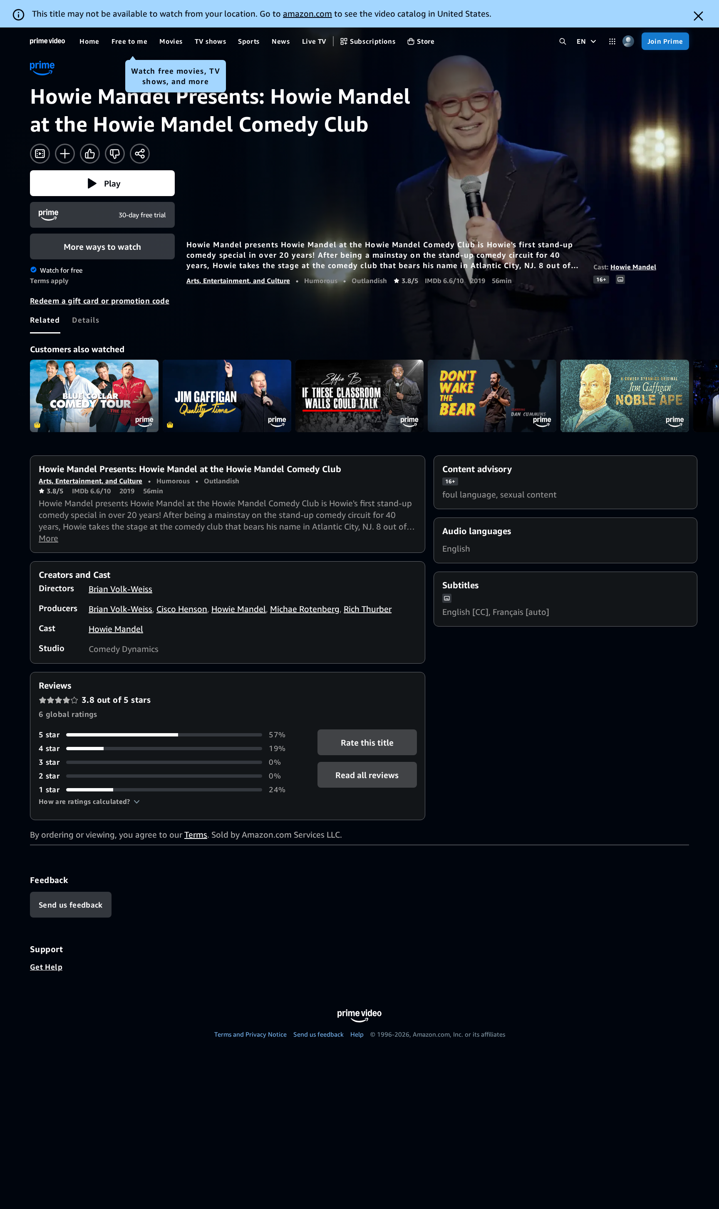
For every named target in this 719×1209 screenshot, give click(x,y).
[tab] (45, 319)
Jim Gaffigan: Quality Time (227, 396)
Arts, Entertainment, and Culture (238, 280)
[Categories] (612, 41)
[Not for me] (115, 154)
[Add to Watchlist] (65, 154)
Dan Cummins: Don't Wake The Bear (492, 396)
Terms (195, 834)
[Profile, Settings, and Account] (628, 41)
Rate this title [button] (367, 742)
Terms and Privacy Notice (250, 1034)
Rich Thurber (368, 609)
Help (357, 1034)
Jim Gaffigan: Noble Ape (624, 396)
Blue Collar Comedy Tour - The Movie (94, 396)
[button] (102, 183)
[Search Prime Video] (563, 41)
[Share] (140, 154)
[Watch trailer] (40, 154)
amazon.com (307, 13)
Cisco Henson (181, 609)
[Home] (47, 41)
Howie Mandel (633, 267)
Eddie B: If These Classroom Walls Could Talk (359, 396)
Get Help (46, 966)
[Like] (90, 154)
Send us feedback (318, 1034)
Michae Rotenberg (305, 609)
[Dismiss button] (698, 16)
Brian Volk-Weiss (120, 589)
